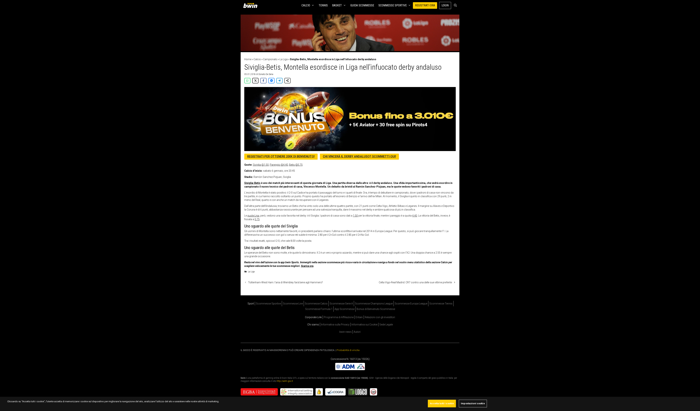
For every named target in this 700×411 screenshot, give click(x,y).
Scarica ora (307, 266)
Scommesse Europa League (411, 303)
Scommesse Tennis (440, 303)
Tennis (323, 5)
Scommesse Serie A (341, 303)
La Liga (284, 59)
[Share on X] (255, 80)
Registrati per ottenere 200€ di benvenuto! (281, 156)
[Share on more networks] (287, 80)
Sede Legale (386, 324)
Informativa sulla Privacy (335, 324)
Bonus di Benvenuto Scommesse (376, 309)
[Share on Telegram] (279, 80)
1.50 (355, 215)
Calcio (306, 5)
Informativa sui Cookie (364, 324)
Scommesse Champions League (374, 303)
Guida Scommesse (362, 5)
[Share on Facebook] (263, 80)
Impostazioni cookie (473, 403)
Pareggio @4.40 (279, 164)
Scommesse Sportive (392, 5)
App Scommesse (345, 309)
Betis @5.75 (296, 164)
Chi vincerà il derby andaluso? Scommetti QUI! (359, 156)
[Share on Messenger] (271, 80)
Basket (337, 5)
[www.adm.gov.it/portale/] (350, 369)
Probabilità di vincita (348, 350)
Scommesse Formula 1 (318, 309)
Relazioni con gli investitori (380, 317)
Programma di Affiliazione (339, 317)
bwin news (345, 331)
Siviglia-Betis (252, 183)
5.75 (257, 219)
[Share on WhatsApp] (247, 80)
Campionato (270, 59)
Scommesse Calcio (316, 303)
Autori (357, 331)
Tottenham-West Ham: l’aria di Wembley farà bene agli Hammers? (285, 282)
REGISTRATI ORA (425, 5)
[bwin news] (251, 5)
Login (445, 5)
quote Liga (253, 215)
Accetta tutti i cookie (442, 403)
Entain (359, 317)
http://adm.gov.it (285, 381)
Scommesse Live (293, 303)
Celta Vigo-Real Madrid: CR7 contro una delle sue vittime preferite (415, 282)
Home (247, 59)
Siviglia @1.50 (261, 164)
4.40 (414, 215)
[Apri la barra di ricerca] (455, 5)
